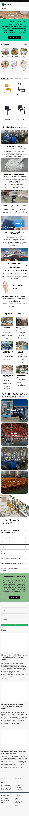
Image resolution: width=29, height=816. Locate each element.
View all (25, 44)
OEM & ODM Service (5, 798)
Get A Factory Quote (14, 37)
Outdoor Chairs (18, 789)
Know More (14, 597)
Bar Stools (17, 785)
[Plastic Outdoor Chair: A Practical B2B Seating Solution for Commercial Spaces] (14, 642)
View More (4, 678)
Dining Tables (18, 783)
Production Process (5, 802)
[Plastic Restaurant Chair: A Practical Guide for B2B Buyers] (14, 739)
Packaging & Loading (5, 806)
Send (14, 625)
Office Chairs (18, 787)
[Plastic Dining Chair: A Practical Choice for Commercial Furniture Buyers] (14, 692)
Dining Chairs (18, 781)
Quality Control (4, 804)
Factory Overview (5, 800)
